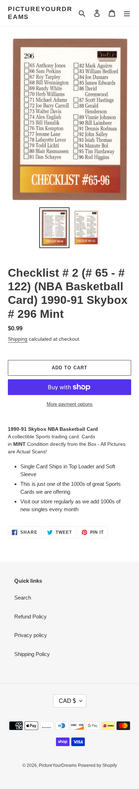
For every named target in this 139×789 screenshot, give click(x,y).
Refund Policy (30, 616)
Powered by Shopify (97, 765)
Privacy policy (30, 635)
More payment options (70, 404)
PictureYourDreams (40, 12)
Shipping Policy (32, 654)
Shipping (17, 339)
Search (22, 598)
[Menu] (126, 13)
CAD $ (67, 701)
